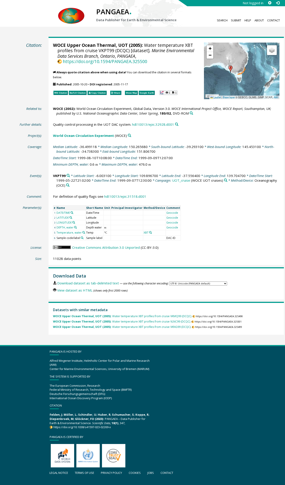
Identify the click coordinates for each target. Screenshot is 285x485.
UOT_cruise (181, 180)
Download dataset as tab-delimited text (88, 283)
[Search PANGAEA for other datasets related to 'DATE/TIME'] (72, 212)
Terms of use (84, 473)
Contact (273, 20)
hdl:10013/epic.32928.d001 (153, 124)
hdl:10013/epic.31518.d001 (125, 196)
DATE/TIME (63, 213)
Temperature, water (69, 232)
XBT (146, 232)
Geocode (172, 213)
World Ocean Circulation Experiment (83, 135)
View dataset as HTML (74, 290)
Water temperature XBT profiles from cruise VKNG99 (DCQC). (122, 327)
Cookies (135, 473)
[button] (230, 69)
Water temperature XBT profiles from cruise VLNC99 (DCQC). (122, 321)
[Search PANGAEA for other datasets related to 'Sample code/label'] (82, 237)
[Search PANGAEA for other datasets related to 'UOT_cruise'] (225, 180)
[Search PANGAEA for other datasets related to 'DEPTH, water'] (75, 227)
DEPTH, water (65, 227)
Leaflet (217, 97)
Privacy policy (111, 473)
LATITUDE (63, 218)
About (259, 20)
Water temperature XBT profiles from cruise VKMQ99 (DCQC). (122, 316)
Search (222, 20)
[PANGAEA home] (71, 11)
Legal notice (58, 473)
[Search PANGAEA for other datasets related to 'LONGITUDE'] (73, 222)
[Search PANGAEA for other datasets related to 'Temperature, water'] (83, 232)
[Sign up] (270, 3)
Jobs (150, 473)
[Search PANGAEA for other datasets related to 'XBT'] (150, 232)
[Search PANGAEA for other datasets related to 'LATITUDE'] (70, 217)
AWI (276, 97)
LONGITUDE (64, 222)
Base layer (229, 97)
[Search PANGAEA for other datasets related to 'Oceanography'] (67, 185)
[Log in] (278, 3)
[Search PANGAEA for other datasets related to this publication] (191, 113)
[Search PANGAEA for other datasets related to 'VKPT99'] (68, 175)
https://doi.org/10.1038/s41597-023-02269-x (82, 427)
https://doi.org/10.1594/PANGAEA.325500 (105, 61)
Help (247, 20)
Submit (236, 20)
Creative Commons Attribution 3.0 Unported (106, 247)
